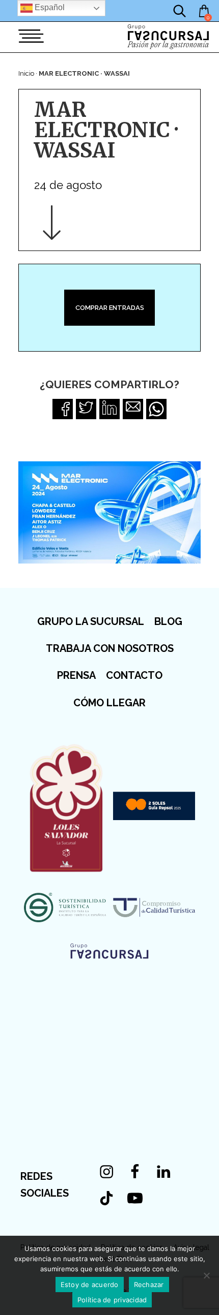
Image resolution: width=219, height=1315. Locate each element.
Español (49, 7)
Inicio (26, 73)
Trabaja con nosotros (110, 648)
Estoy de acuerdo (90, 1284)
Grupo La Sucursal (90, 621)
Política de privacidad (112, 1300)
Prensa (76, 675)
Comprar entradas (109, 307)
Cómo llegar (109, 703)
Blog (168, 621)
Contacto (134, 675)
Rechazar (149, 1284)
